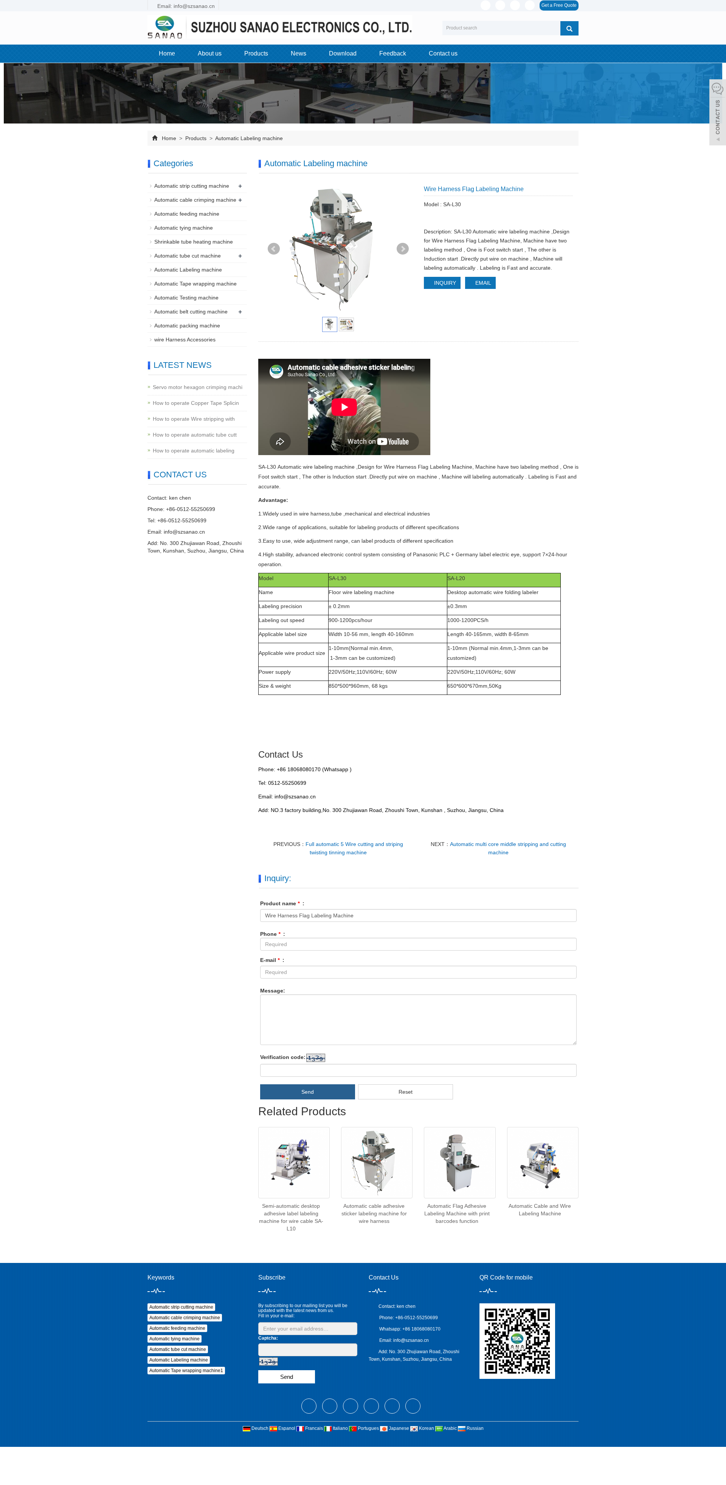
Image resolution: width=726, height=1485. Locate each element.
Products (256, 53)
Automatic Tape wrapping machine (195, 284)
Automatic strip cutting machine (191, 186)
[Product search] (569, 28)
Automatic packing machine (187, 326)
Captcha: (268, 1338)
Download (343, 53)
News (298, 53)
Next (403, 249)
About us (210, 53)
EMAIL (482, 283)
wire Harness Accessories (185, 340)
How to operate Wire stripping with (194, 419)
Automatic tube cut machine (187, 256)
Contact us (443, 53)
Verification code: (283, 1057)
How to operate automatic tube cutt (195, 435)
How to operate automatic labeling (193, 451)
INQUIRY (444, 283)
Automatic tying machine (183, 228)
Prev (274, 249)
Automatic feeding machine (186, 214)
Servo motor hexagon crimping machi (197, 387)
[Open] (717, 113)
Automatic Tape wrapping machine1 (186, 1370)
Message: (272, 991)
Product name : (282, 903)
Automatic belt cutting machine (191, 312)
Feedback (392, 53)
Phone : (272, 934)
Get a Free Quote (559, 5)
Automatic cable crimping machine (195, 200)
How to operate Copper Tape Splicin (196, 403)
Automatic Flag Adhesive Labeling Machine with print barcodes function (457, 1213)
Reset (406, 1092)
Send (307, 1092)
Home (167, 53)
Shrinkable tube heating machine (193, 242)
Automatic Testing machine (186, 298)
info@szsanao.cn (184, 532)
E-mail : (272, 960)
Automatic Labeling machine (248, 138)
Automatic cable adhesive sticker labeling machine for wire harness (374, 1213)
